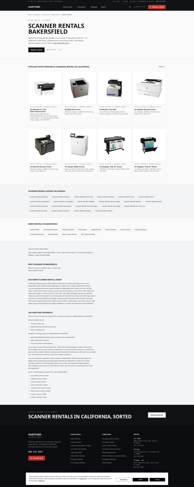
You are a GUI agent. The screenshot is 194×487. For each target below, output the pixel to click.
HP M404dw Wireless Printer (145, 109)
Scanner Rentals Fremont (103, 211)
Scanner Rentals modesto (86, 201)
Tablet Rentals (53, 234)
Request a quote (36, 50)
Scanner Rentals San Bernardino (87, 206)
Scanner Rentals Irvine (146, 197)
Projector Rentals (140, 230)
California (45, 14)
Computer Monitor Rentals (111, 449)
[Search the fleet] (130, 7)
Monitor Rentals (110, 230)
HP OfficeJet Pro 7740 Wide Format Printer (38, 110)
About (103, 7)
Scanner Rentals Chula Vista (83, 197)
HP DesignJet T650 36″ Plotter (111, 167)
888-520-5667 (161, 1)
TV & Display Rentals (78, 463)
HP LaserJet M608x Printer (75, 167)
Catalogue (93, 7)
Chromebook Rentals (51, 230)
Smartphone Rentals (37, 234)
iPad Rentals (82, 230)
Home (29, 14)
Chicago (125, 1)
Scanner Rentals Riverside (39, 206)
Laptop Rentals (96, 230)
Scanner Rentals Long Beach (39, 201)
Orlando (133, 1)
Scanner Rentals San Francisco (134, 206)
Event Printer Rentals (109, 445)
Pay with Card (38, 458)
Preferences (123, 479)
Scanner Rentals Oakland (132, 201)
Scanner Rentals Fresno (126, 197)
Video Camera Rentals (69, 234)
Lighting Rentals (76, 452)
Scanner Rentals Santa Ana (60, 211)
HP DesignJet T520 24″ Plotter (145, 167)
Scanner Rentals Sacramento (61, 206)
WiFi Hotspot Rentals (88, 234)
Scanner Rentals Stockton (82, 211)
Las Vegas (116, 1)
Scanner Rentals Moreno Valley (109, 201)
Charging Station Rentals (110, 439)
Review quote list (157, 415)
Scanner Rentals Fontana (105, 197)
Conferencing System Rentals (81, 445)
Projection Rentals (77, 459)
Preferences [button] (41, 481)
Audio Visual (67, 7)
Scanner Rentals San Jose (38, 211)
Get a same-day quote (61, 43)
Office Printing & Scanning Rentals (114, 456)
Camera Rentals (76, 442)
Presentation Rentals (78, 456)
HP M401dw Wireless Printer (41, 167)
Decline (140, 479)
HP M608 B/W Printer (73, 109)
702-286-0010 (138, 445)
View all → (162, 67)
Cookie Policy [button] (83, 478)
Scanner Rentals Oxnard (153, 201)
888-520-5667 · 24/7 (54, 49)
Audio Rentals (34, 230)
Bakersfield (55, 14)
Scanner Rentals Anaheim (61, 197)
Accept (157, 479)
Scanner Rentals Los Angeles (63, 201)
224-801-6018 (138, 456)
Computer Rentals (68, 230)
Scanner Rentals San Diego (111, 206)
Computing (81, 7)
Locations (36, 14)
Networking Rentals (109, 452)
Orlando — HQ (138, 460)
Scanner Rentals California (39, 197)
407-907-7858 (138, 467)
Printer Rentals (125, 230)
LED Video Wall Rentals (78, 449)
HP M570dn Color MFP (108, 109)
